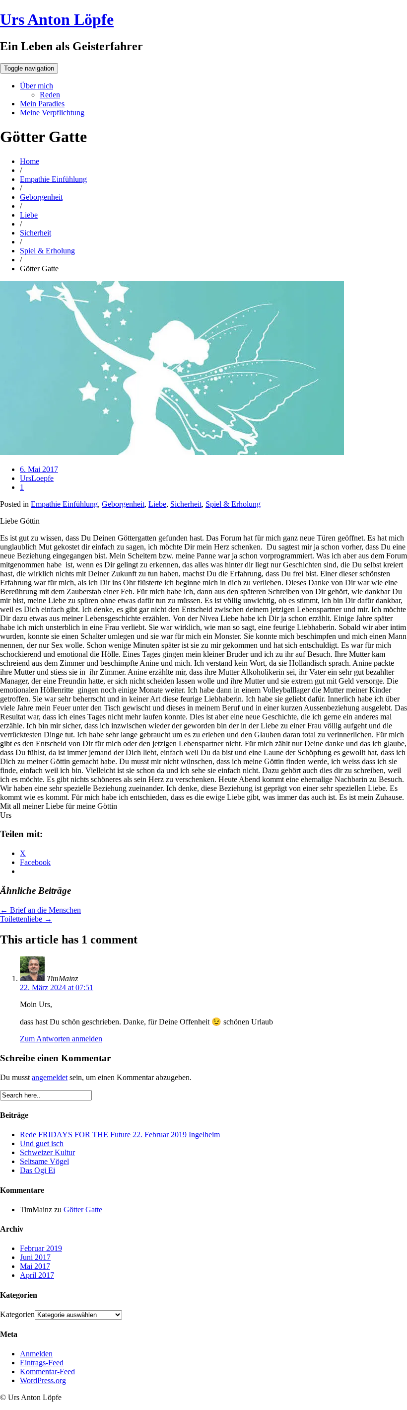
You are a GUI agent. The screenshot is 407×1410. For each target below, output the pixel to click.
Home (29, 161)
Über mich (36, 85)
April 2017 (37, 1275)
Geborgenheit (41, 197)
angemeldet (50, 1077)
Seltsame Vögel (44, 1161)
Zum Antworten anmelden (61, 1038)
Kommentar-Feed (47, 1371)
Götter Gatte (83, 1209)
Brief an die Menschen (40, 910)
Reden (50, 94)
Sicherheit (35, 233)
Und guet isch (42, 1143)
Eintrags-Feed (42, 1362)
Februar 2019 (41, 1248)
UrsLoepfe (37, 478)
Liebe (29, 215)
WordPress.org (43, 1380)
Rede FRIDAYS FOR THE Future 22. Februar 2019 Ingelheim (120, 1134)
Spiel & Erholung (47, 250)
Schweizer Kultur (47, 1152)
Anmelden (36, 1353)
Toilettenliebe (26, 919)
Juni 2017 (35, 1257)
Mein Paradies (42, 103)
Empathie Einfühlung (53, 179)
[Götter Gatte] (172, 452)
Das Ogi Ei (37, 1170)
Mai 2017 (35, 1266)
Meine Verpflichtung (52, 112)
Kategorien (17, 1314)
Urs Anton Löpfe (57, 19)
